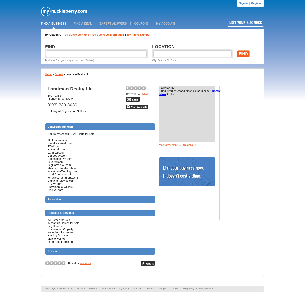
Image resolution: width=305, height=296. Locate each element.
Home (48, 74)
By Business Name (77, 34)
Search (59, 74)
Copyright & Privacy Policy (115, 288)
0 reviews (85, 263)
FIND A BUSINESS (53, 23)
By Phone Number (138, 34)
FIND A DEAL (83, 23)
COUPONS (141, 23)
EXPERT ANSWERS (113, 23)
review (144, 93)
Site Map (137, 288)
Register (256, 3)
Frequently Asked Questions (198, 288)
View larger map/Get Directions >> (177, 145)
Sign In (243, 3)
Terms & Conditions (86, 288)
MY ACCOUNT (165, 23)
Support (163, 288)
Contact (175, 288)
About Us (151, 288)
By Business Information (108, 34)
